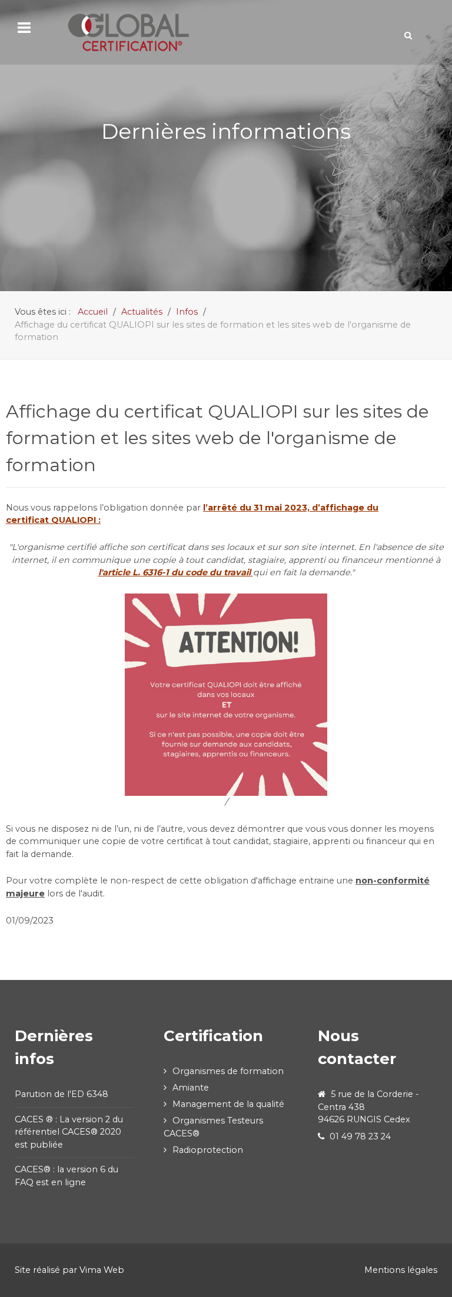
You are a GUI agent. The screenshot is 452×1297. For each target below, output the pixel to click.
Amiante (190, 1087)
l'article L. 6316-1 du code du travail (174, 572)
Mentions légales (400, 1270)
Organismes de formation (228, 1071)
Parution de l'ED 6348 (61, 1094)
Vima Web (101, 1270)
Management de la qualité (228, 1104)
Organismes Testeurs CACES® (213, 1127)
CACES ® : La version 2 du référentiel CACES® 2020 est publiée (69, 1132)
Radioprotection (207, 1150)
